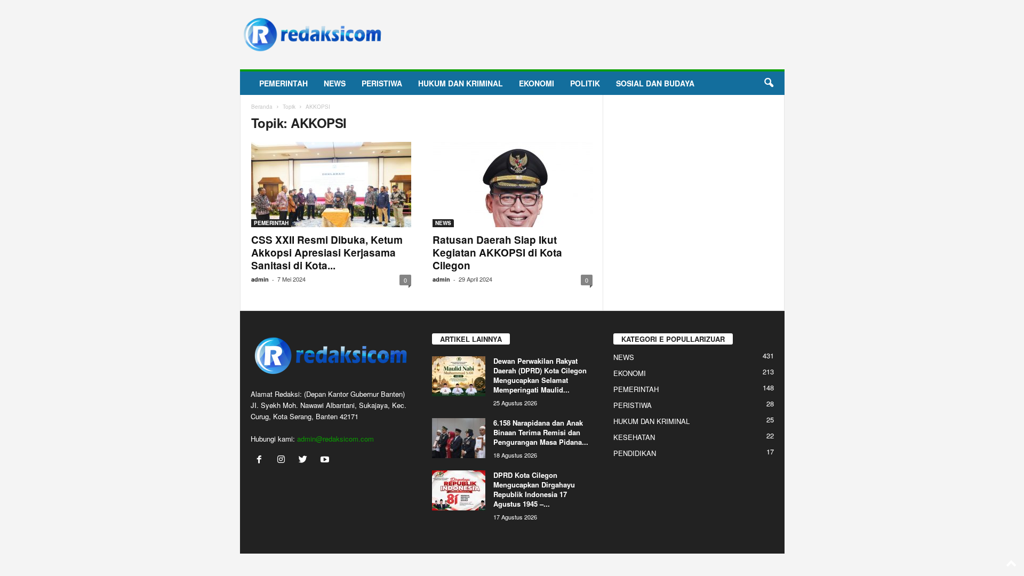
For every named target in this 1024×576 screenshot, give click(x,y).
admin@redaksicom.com (335, 439)
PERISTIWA (382, 83)
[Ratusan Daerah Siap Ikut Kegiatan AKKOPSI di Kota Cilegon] (513, 184)
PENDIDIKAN (634, 453)
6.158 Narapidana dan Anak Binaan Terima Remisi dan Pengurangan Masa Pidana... (540, 432)
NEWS (335, 83)
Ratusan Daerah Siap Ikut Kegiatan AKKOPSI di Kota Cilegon (497, 253)
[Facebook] (262, 460)
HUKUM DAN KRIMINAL (460, 83)
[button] (768, 83)
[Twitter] (305, 460)
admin (260, 279)
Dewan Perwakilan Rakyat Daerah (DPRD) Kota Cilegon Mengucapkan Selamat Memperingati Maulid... (540, 375)
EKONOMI (536, 83)
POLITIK (585, 83)
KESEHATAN (634, 437)
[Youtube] (326, 460)
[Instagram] (283, 460)
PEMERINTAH (283, 83)
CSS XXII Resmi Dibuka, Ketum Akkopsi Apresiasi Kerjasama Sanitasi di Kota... (327, 253)
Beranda (262, 106)
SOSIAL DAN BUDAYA (655, 83)
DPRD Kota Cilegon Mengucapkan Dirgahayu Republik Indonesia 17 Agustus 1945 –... (534, 489)
